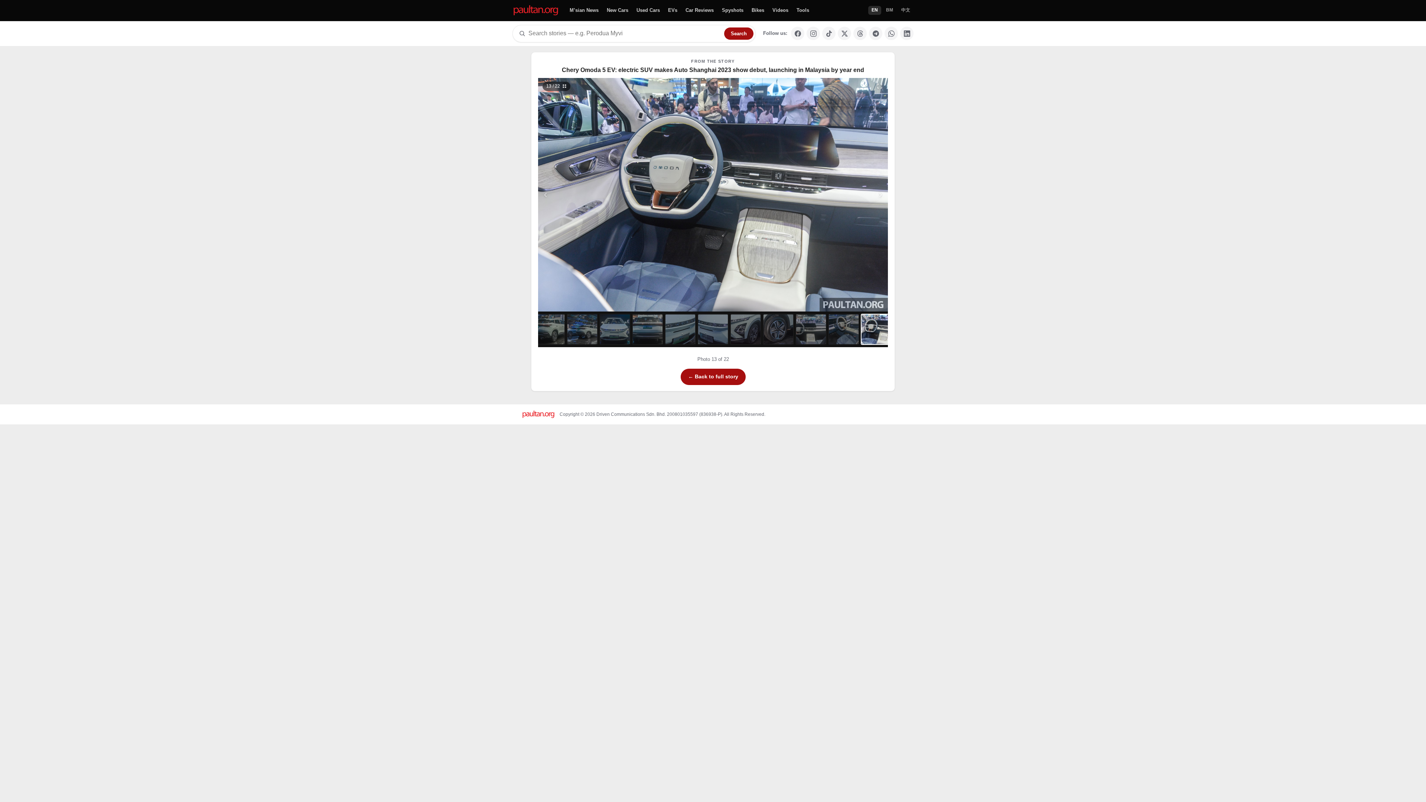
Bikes (758, 10)
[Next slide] (844, 195)
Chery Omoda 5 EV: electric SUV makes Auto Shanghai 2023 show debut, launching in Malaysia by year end (713, 70)
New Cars (617, 10)
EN (875, 10)
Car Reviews (700, 10)
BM (889, 10)
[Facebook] (797, 33)
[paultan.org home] (535, 10)
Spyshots (732, 10)
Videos (780, 10)
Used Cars (648, 10)
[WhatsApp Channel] (891, 33)
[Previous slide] (582, 195)
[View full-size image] (880, 86)
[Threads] (860, 33)
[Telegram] (875, 33)
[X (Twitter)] (844, 33)
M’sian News (584, 10)
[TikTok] (829, 33)
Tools (803, 10)
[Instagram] (813, 33)
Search (739, 33)
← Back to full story (713, 376)
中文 (905, 10)
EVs (672, 10)
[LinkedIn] (907, 33)
